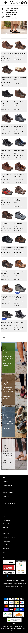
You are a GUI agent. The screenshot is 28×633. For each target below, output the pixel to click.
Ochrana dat (6, 496)
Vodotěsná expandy (6, 322)
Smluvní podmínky (8, 492)
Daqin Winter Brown (20, 77)
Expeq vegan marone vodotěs (7, 296)
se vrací (5, 500)
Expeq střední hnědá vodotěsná (20, 248)
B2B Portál (6, 524)
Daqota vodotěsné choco (6, 126)
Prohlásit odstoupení (10, 503)
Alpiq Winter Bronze (20, 53)
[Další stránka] (24, 336)
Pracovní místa (7, 520)
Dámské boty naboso (9, 537)
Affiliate (5, 527)
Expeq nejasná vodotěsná (5, 272)
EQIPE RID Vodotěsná (7, 199)
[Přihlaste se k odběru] (24, 590)
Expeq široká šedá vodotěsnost (19, 296)
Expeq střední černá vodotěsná (7, 248)
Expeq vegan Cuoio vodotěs (19, 272)
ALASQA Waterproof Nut (7, 54)
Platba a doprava (8, 485)
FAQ (4, 516)
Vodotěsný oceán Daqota (19, 151)
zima (4, 552)
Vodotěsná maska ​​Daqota (6, 151)
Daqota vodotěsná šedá (19, 126)
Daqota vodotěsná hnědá (19, 102)
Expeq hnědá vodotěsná (5, 224)
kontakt (5, 513)
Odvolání (5, 481)
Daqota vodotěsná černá (6, 102)
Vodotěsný (6, 548)
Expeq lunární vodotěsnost (18, 224)
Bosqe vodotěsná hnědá (6, 78)
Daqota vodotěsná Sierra (6, 175)
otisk (4, 488)
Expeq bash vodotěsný (17, 199)
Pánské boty (6, 541)
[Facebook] (14, 624)
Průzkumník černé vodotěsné (19, 322)
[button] (5, 2)
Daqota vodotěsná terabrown (19, 175)
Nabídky (5, 544)
